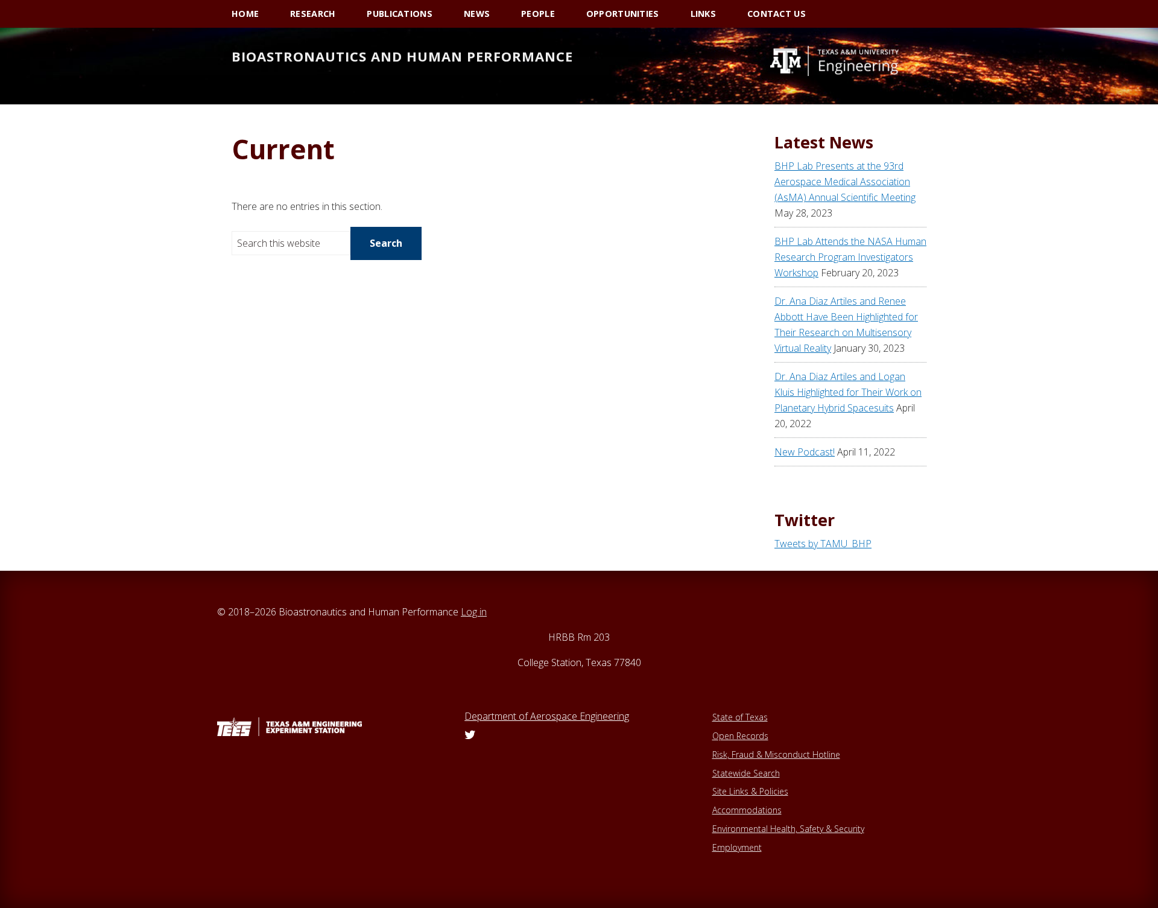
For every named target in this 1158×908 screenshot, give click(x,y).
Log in (474, 611)
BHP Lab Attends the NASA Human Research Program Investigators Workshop (850, 257)
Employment (737, 847)
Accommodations (747, 810)
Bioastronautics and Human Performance (402, 56)
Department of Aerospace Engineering (546, 716)
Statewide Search (746, 773)
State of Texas (740, 717)
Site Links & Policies (750, 791)
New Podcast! (804, 452)
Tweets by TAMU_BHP (823, 543)
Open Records (740, 735)
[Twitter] (470, 735)
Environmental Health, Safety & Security (788, 828)
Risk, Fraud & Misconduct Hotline (776, 754)
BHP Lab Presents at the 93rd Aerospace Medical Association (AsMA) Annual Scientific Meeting (845, 181)
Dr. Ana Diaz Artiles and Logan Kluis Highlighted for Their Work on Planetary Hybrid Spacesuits (848, 392)
